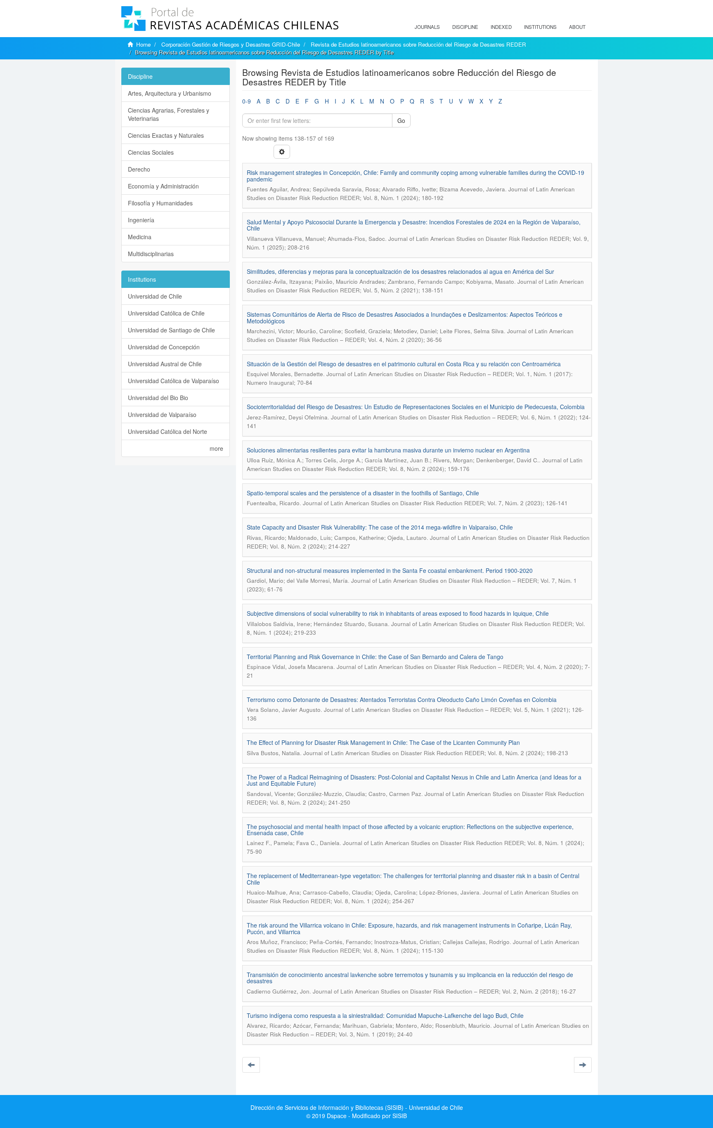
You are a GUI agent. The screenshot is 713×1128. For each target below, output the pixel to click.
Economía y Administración (163, 186)
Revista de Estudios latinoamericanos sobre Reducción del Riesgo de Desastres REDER (418, 44)
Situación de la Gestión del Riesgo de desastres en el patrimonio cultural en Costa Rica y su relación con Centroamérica (404, 364)
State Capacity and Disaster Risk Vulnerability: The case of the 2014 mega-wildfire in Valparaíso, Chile (380, 527)
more (216, 448)
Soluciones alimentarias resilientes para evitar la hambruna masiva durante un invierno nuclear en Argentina (388, 450)
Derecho (139, 169)
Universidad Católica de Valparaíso (173, 381)
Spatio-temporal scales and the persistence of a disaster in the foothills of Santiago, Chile (363, 493)
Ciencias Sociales (151, 152)
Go (401, 120)
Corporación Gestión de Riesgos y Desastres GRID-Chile (230, 44)
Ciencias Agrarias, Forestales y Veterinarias (168, 114)
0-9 (246, 101)
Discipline (465, 27)
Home (143, 44)
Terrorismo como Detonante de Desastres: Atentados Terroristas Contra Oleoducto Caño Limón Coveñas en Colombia (402, 699)
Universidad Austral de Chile (165, 364)
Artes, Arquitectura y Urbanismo (169, 93)
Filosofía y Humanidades (160, 203)
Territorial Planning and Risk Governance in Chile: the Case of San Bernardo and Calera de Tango (375, 656)
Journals (427, 27)
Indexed (501, 27)
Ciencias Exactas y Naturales (166, 135)
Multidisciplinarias (151, 254)
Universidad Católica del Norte (167, 431)
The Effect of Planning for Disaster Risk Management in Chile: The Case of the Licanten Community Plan (383, 742)
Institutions (540, 27)
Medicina (139, 237)
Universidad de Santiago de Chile (171, 330)
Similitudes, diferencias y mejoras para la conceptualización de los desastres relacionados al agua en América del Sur (400, 271)
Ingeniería (141, 220)
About (577, 27)
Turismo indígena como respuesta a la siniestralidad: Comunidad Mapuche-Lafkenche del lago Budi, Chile (385, 1015)
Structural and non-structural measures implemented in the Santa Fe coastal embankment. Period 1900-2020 (390, 570)
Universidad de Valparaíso (162, 414)
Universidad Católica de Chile (166, 313)
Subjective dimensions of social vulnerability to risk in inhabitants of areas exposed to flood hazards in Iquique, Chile (398, 613)
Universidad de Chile (155, 296)
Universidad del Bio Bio (158, 397)
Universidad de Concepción (164, 347)
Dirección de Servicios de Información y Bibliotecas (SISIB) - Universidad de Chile (356, 1107)
